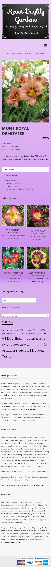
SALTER (20, 351)
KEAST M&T (38, 345)
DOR (4, 159)
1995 (38, 330)
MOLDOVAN (10, 351)
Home (9, 53)
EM (4, 345)
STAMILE (39, 350)
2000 (16, 159)
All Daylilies (17, 53)
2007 (40, 334)
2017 (44, 334)
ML (3, 350)
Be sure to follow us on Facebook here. (30, 485)
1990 (21, 330)
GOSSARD (22, 345)
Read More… (16, 542)
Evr (16, 344)
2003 (28, 334)
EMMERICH (10, 345)
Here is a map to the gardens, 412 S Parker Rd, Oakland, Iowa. (24, 471)
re (7, 159)
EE (44, 339)
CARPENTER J (26, 339)
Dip (46, 156)
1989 (17, 330)
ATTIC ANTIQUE (13, 230)
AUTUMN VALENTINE (13, 273)
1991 (25, 330)
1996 (43, 330)
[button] (45, 64)
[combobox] (25, 315)
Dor (34, 159)
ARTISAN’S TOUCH (37, 273)
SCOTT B (26, 351)
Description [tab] (9, 169)
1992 (30, 330)
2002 (25, 333)
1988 (14, 330)
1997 (3, 333)
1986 (6, 330)
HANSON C (30, 345)
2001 (21, 333)
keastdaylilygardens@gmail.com (26, 409)
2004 (33, 333)
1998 (8, 333)
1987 (10, 330)
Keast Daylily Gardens (26, 15)
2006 (37, 334)
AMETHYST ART (38, 231)
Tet (4, 356)
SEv (32, 350)
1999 (12, 333)
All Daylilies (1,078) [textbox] (24, 317)
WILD (9, 357)
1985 (3, 330)
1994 (34, 330)
